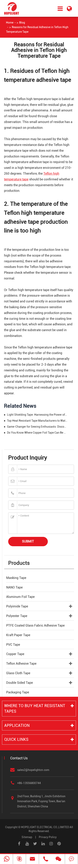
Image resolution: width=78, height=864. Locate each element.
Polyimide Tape (17, 606)
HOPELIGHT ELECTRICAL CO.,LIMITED (45, 827)
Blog (22, 22)
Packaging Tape (17, 692)
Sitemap (27, 837)
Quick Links (16, 739)
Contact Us (19, 758)
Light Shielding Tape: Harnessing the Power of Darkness (37, 414)
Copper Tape (15, 654)
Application (17, 725)
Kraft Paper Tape (18, 635)
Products (19, 563)
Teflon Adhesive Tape (21, 663)
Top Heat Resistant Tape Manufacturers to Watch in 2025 (37, 420)
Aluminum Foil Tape (20, 597)
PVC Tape (13, 645)
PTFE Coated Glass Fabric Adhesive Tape (35, 625)
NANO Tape (14, 587)
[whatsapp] (6, 859)
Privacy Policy (48, 837)
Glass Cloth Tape (18, 673)
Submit (28, 541)
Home (9, 22)
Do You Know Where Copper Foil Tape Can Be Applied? (37, 432)
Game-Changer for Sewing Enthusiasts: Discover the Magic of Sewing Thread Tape (37, 426)
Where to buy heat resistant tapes (34, 708)
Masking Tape (16, 578)
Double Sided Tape (19, 683)
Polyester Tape (16, 616)
